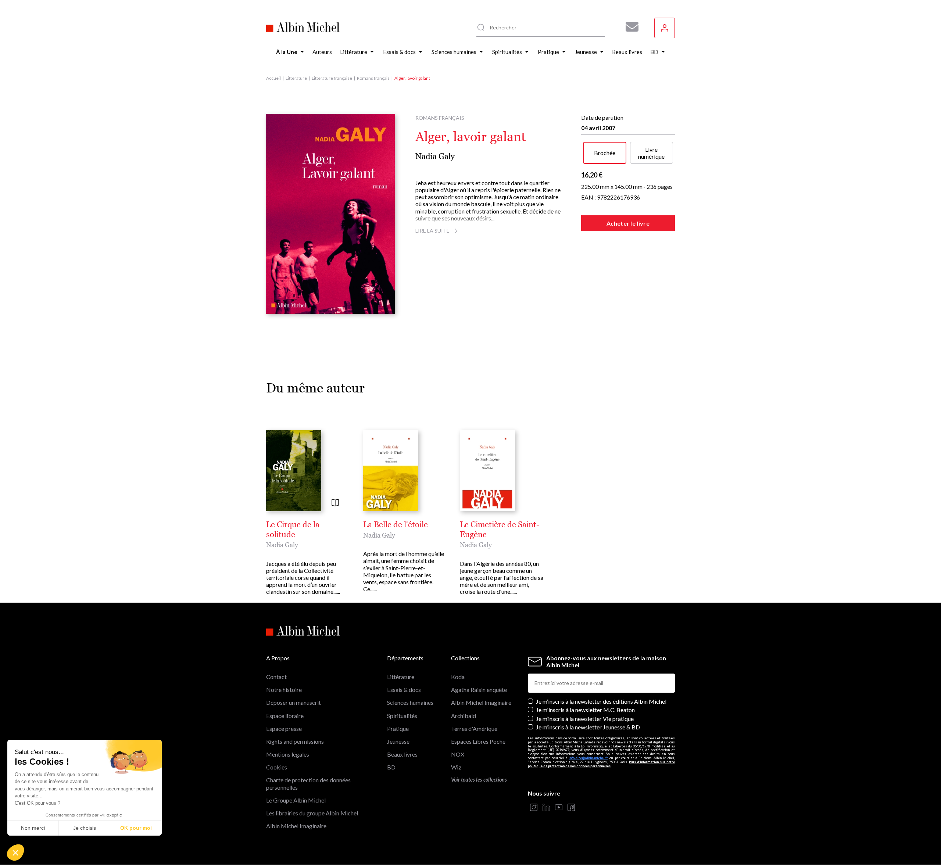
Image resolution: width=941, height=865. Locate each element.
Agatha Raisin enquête (479, 689)
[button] (15, 852)
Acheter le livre (628, 223)
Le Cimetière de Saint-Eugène (499, 529)
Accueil (273, 78)
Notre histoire (284, 689)
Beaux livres (402, 754)
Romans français (373, 78)
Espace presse (284, 728)
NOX (457, 754)
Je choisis (84, 828)
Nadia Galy (435, 156)
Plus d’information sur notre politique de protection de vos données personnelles (601, 764)
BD (391, 767)
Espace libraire (285, 715)
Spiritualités (402, 715)
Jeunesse (398, 741)
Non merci (33, 828)
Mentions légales (287, 754)
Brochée (604, 152)
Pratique (398, 728)
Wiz (456, 767)
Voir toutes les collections (479, 779)
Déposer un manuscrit (293, 702)
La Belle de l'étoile (395, 525)
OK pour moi (136, 828)
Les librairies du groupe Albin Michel (312, 813)
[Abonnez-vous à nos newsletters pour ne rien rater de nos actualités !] (629, 26)
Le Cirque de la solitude (292, 529)
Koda (458, 676)
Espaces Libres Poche (478, 741)
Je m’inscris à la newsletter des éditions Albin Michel (601, 701)
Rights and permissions (295, 741)
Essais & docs (404, 689)
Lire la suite (432, 230)
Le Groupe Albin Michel (296, 800)
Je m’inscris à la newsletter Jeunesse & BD (588, 727)
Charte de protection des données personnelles (308, 783)
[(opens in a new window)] (533, 808)
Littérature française (332, 78)
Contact (276, 676)
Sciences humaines (410, 702)
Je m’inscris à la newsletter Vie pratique (585, 718)
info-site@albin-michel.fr (588, 758)
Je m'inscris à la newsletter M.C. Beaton (585, 709)
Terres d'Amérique (474, 728)
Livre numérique (651, 153)
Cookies (276, 767)
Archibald (463, 715)
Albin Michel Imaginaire (296, 825)
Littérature (296, 78)
